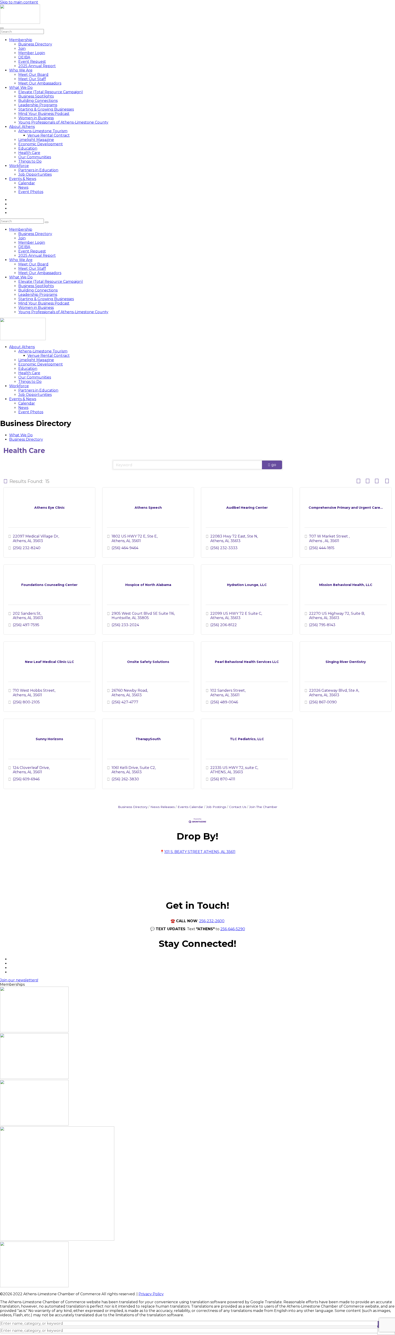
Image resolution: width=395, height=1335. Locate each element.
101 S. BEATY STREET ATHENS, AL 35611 (199, 852)
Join (22, 48)
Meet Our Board (33, 74)
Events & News (22, 179)
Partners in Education (38, 170)
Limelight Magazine (36, 140)
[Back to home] (20, 22)
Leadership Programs (37, 105)
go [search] (273, 465)
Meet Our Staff (32, 79)
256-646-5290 (232, 929)
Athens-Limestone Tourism (42, 131)
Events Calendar (190, 807)
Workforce (19, 166)
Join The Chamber (263, 807)
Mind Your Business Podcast (43, 113)
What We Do (21, 87)
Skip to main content (19, 2)
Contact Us (237, 807)
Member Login (31, 53)
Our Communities (34, 157)
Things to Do (30, 161)
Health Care (29, 153)
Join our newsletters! (19, 980)
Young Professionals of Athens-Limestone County (63, 122)
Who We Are (20, 70)
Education (27, 148)
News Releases (162, 807)
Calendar (26, 183)
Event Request (32, 61)
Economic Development (40, 144)
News (23, 187)
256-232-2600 (211, 921)
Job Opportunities (35, 174)
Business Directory (35, 44)
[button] (5, 481)
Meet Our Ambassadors (39, 83)
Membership (20, 40)
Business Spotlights (36, 96)
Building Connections (38, 100)
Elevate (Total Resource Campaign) (50, 92)
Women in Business (36, 118)
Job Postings (216, 807)
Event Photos (30, 192)
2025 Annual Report (37, 66)
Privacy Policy (151, 1294)
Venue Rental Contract (48, 135)
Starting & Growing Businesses (46, 109)
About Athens (22, 126)
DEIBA (24, 57)
